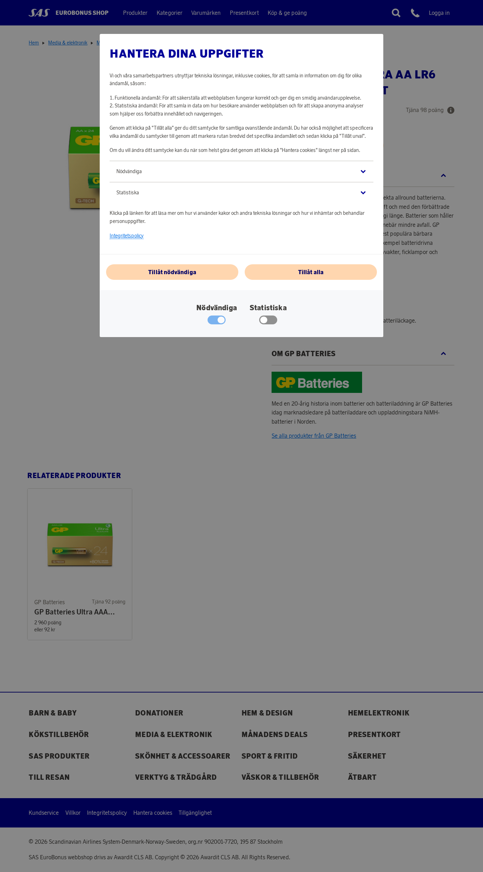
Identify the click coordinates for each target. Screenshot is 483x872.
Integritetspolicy (127, 235)
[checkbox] (268, 321)
